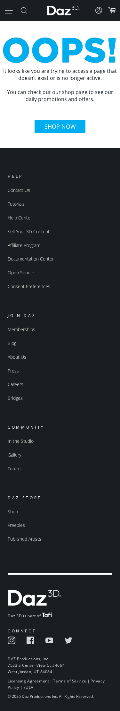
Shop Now (60, 126)
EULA (28, 687)
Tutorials (16, 204)
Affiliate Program (24, 245)
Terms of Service (69, 681)
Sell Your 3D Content (29, 231)
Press (13, 371)
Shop (13, 512)
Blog (12, 343)
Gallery (14, 455)
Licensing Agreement (28, 681)
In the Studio (21, 441)
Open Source (21, 273)
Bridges (15, 398)
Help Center (20, 218)
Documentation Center (31, 259)
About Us (17, 357)
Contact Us (19, 190)
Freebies (16, 525)
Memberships (21, 329)
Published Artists (24, 539)
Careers (15, 384)
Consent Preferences (29, 286)
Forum (14, 469)
